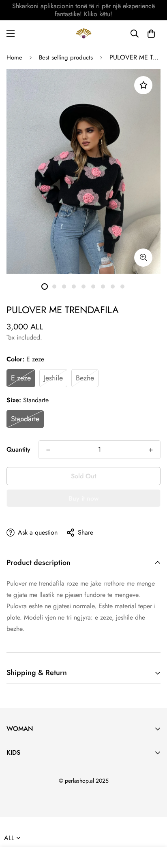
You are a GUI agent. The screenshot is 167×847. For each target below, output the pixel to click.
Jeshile (53, 378)
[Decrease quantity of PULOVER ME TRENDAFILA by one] (48, 450)
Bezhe (85, 378)
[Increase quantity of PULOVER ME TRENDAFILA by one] (150, 450)
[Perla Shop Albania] (84, 33)
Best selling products (66, 57)
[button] (151, 33)
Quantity (18, 449)
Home (14, 57)
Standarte (25, 419)
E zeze (21, 378)
